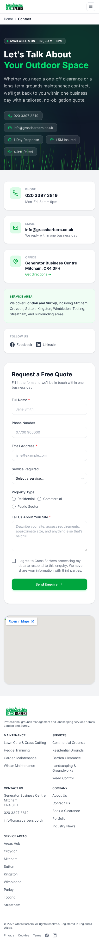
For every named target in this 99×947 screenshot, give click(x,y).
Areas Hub (12, 843)
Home (8, 19)
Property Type (23, 492)
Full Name (21, 400)
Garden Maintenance (20, 758)
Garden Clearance (66, 758)
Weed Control (63, 778)
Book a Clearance (66, 811)
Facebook (24, 344)
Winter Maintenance (19, 766)
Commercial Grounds (68, 742)
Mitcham (10, 859)
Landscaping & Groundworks (64, 768)
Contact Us (61, 803)
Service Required (25, 469)
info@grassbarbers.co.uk (33, 128)
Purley (9, 889)
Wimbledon (12, 882)
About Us (59, 795)
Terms (37, 935)
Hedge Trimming (17, 750)
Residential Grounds (68, 750)
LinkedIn (49, 344)
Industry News (63, 826)
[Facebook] (47, 935)
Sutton (9, 866)
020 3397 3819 (26, 116)
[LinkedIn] (54, 935)
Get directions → (38, 274)
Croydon (10, 851)
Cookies (23, 935)
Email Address (24, 446)
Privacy (9, 935)
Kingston (11, 874)
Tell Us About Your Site (31, 517)
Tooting (10, 897)
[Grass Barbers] (14, 7)
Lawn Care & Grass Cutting (25, 742)
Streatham (12, 905)
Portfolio (58, 818)
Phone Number (23, 423)
